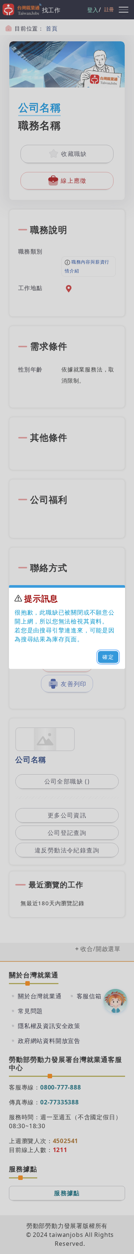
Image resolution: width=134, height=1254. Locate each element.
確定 (108, 656)
